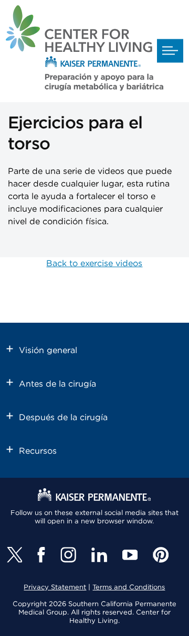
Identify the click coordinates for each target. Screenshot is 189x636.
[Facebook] (41, 555)
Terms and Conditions (128, 587)
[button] (170, 51)
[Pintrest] (161, 555)
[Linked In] (99, 555)
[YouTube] (130, 555)
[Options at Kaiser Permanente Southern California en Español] (84, 49)
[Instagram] (68, 555)
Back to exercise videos (94, 263)
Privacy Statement (55, 587)
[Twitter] (14, 555)
